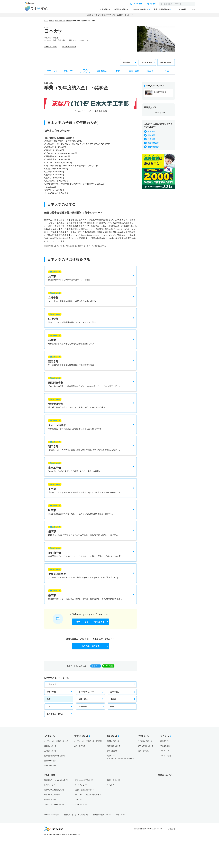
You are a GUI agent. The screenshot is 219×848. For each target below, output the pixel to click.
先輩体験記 (114, 692)
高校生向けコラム (50, 766)
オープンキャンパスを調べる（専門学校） (88, 741)
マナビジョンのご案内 (51, 815)
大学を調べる (105, 9)
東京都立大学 (153, 143)
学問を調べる (143, 736)
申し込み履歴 (165, 746)
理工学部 (84, 446)
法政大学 (151, 139)
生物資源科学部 (84, 574)
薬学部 (85, 595)
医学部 (80, 510)
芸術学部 (71, 361)
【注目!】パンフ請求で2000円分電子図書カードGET (108, 15)
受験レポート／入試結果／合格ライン (88, 795)
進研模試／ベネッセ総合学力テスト (56, 780)
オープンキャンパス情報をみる (90, 622)
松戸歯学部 (85, 552)
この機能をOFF (158, 112)
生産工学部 (74, 467)
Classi (77, 800)
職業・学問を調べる (162, 9)
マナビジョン (37, 8)
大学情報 (51, 20)
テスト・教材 (180, 9)
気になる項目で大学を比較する (55, 756)
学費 (49, 699)
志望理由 (126, 62)
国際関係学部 (85, 382)
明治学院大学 (153, 147)
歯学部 (83, 531)
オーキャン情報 (50, 47)
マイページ (164, 736)
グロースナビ (79, 804)
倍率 (112, 706)
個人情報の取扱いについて (102, 815)
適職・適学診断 (112, 751)
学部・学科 (51, 692)
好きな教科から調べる (145, 746)
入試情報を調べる (50, 751)
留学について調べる (51, 761)
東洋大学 (151, 131)
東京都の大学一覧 (60, 20)
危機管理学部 (76, 403)
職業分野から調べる (114, 746)
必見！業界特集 (79, 746)
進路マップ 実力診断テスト (53, 795)
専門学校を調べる (121, 9)
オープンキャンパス (87, 692)
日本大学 (68, 20)
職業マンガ (120, 757)
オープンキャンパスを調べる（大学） (57, 741)
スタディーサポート (51, 785)
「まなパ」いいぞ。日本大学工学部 (90, 111)
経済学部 (72, 318)
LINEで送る (109, 666)
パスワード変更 (165, 756)
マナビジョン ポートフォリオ (54, 804)
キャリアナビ (79, 785)
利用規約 (67, 815)
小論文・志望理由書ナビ (83, 790)
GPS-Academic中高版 (82, 780)
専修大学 (151, 135)
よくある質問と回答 (82, 815)
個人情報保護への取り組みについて (148, 829)
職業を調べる (112, 736)
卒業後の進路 (165, 62)
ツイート (97, 666)
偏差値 (113, 699)
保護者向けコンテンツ (165, 775)
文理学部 (72, 297)
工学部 (84, 488)
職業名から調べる (113, 741)
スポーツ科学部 (75, 425)
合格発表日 (83, 706)
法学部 (69, 276)
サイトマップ (120, 815)
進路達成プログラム (51, 800)
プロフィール (165, 751)
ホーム (46, 20)
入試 (49, 706)
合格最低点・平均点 (55, 714)
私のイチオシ (146, 62)
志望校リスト (165, 741)
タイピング (110, 785)
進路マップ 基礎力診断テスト (54, 790)
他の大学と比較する (90, 646)
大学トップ (51, 684)
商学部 (71, 340)
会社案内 (171, 829)
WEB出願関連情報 (69, 47)
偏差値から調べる (50, 746)
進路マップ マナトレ (114, 780)
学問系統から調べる (145, 741)
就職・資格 (83, 699)
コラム (192, 9)
